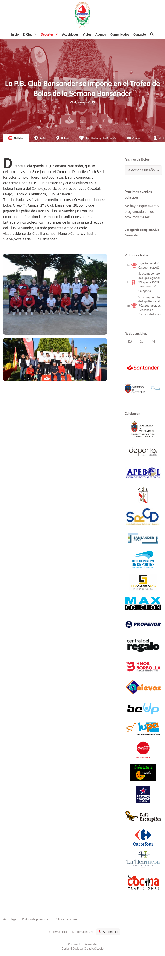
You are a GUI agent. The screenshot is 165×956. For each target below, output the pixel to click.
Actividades (70, 34)
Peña (43, 138)
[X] (141, 341)
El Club (27, 34)
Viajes (87, 34)
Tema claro (60, 931)
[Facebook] (130, 341)
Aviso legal (10, 919)
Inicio (15, 34)
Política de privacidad (36, 919)
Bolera (65, 138)
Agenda (100, 34)
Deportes (47, 34)
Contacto (139, 34)
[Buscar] (152, 34)
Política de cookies (67, 919)
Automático (110, 931)
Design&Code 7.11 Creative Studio (82, 948)
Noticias (19, 138)
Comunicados (119, 34)
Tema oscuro (84, 931)
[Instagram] (153, 341)
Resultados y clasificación (100, 138)
